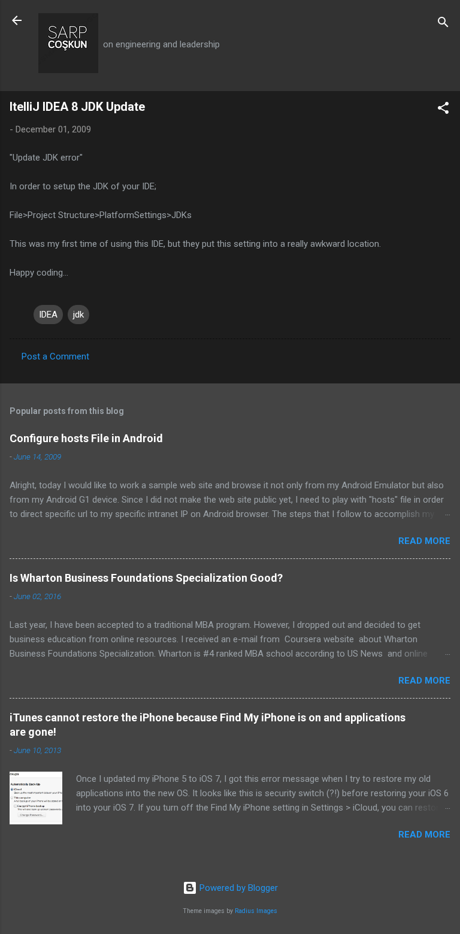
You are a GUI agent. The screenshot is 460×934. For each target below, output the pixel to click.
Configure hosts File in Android (86, 438)
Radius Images (256, 911)
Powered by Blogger (237, 887)
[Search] (443, 24)
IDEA (48, 314)
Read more (424, 541)
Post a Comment (55, 356)
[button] (443, 110)
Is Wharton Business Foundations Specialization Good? (146, 578)
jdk (78, 314)
